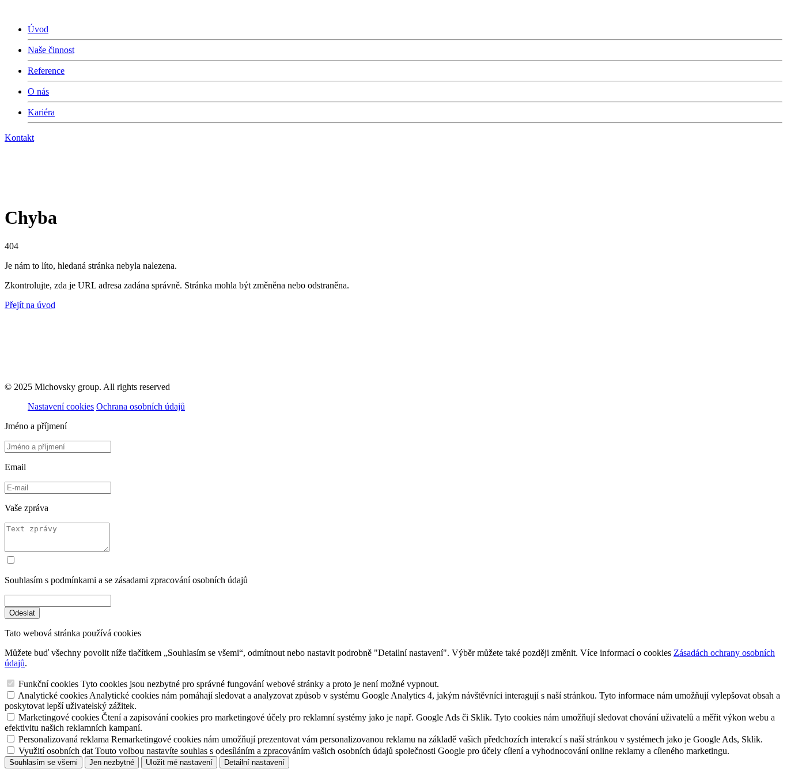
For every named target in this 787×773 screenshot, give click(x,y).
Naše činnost (51, 50)
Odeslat (22, 613)
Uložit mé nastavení (179, 762)
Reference (46, 71)
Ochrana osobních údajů (140, 406)
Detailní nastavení (254, 762)
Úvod (38, 29)
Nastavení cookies (61, 406)
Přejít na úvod (30, 305)
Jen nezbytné (111, 762)
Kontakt (19, 137)
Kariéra (41, 112)
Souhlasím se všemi (43, 762)
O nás (38, 91)
